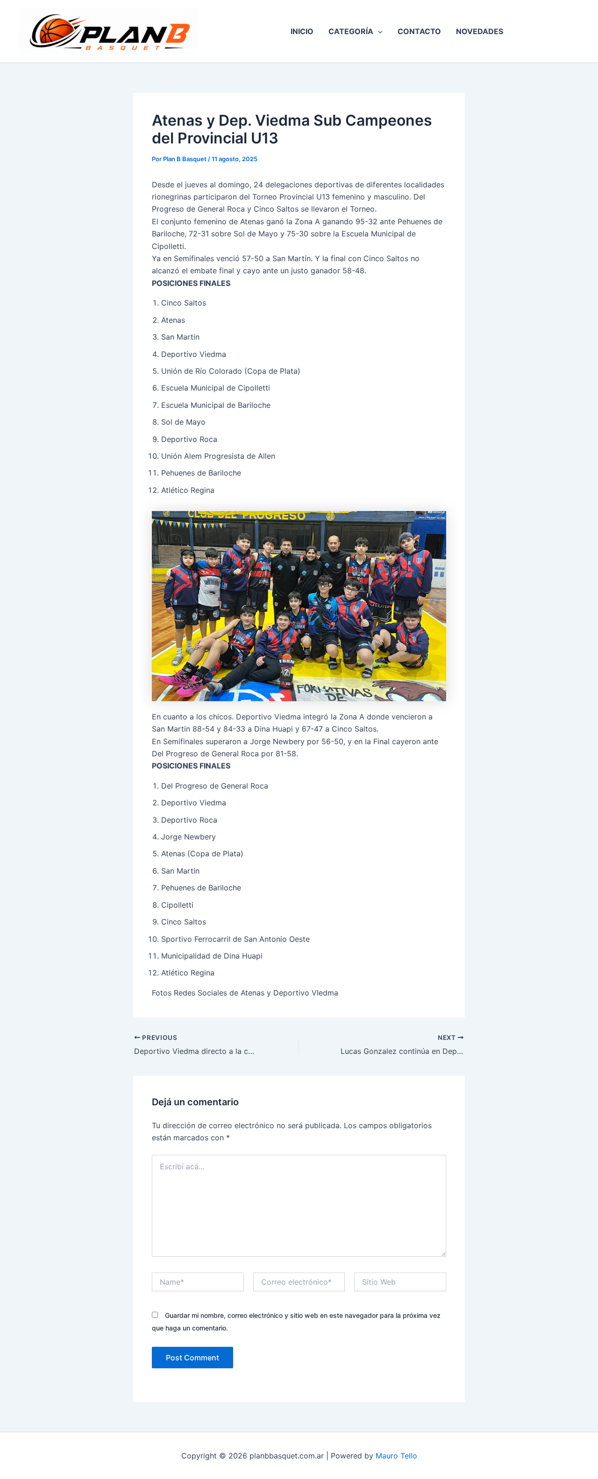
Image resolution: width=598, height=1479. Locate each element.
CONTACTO (419, 31)
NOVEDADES (479, 31)
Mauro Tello (396, 1455)
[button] (378, 31)
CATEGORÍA (350, 31)
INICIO (302, 31)
